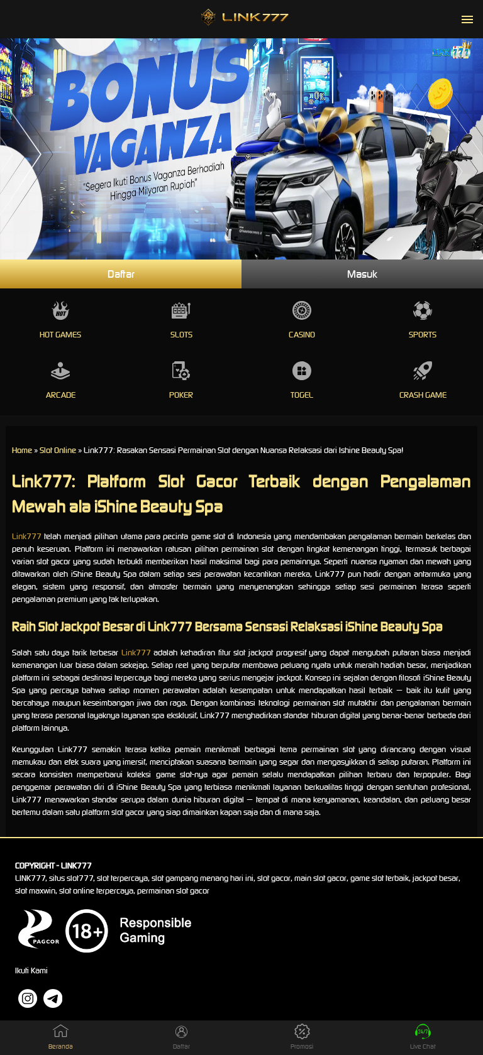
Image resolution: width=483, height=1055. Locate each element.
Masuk (362, 274)
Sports (422, 334)
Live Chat (423, 1046)
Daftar (121, 274)
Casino (302, 334)
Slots (181, 334)
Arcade (60, 395)
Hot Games (60, 334)
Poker (181, 395)
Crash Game (423, 395)
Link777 (27, 536)
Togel (302, 395)
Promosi (302, 1046)
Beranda (60, 1046)
